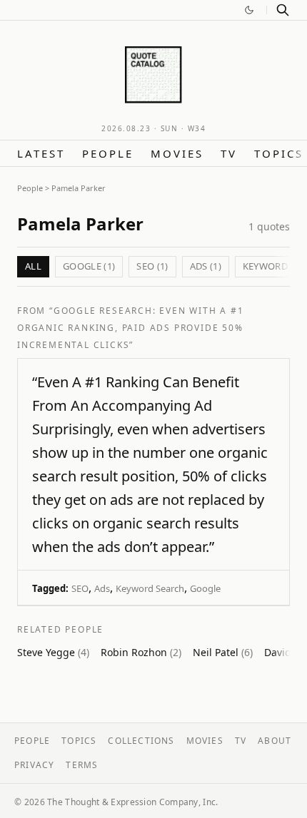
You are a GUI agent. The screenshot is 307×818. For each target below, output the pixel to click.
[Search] (283, 10)
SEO (80, 588)
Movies (177, 153)
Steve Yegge (53, 652)
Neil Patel (223, 652)
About (274, 741)
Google (205, 588)
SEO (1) (152, 266)
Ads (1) (205, 266)
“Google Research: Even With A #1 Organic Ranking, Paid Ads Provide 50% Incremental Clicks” (130, 328)
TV (229, 153)
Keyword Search (150, 588)
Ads (102, 588)
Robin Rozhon (141, 652)
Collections (141, 741)
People (108, 153)
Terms (82, 765)
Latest (41, 153)
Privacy (34, 765)
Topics (278, 153)
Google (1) (89, 266)
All (33, 266)
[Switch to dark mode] (249, 10)
